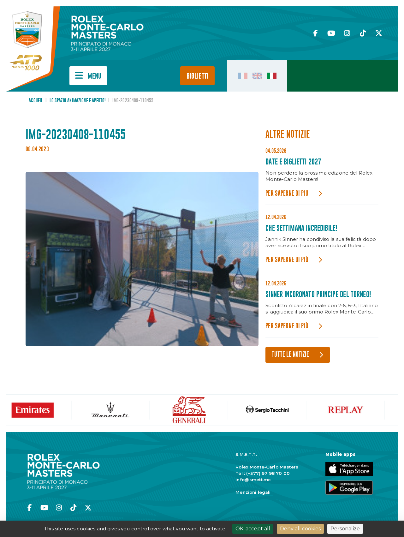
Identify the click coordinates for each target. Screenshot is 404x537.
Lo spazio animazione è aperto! (78, 101)
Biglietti (197, 76)
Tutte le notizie (290, 355)
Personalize (345, 529)
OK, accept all (252, 529)
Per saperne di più (286, 194)
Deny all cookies (300, 529)
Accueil (36, 101)
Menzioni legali (252, 492)
